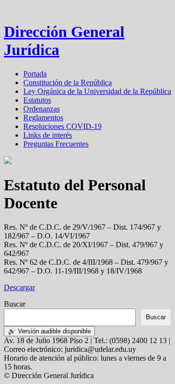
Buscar (14, 304)
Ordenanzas (41, 109)
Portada (35, 74)
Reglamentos (43, 117)
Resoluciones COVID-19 (62, 126)
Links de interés (47, 135)
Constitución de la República (67, 82)
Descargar (19, 287)
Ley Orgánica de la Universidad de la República (97, 91)
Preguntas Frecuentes (55, 144)
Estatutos (37, 100)
